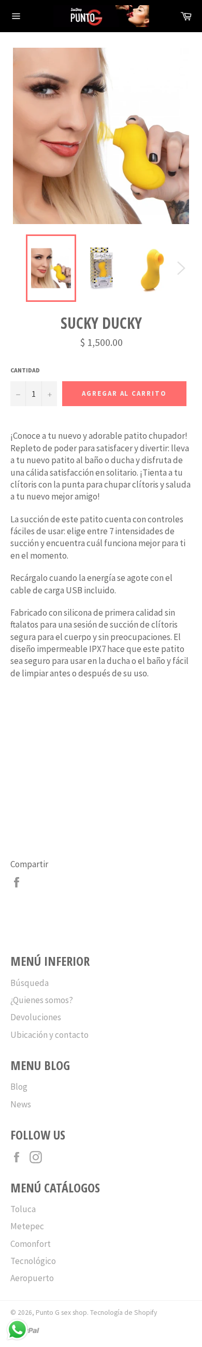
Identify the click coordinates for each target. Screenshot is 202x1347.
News (20, 1104)
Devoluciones (35, 1017)
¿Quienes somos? (41, 1000)
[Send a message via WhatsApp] (17, 1329)
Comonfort (30, 1243)
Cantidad (25, 370)
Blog (18, 1086)
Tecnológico (33, 1261)
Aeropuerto (32, 1278)
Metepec (27, 1226)
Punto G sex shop (61, 1312)
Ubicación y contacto (49, 1034)
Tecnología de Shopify (123, 1312)
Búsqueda (29, 983)
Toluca (23, 1209)
